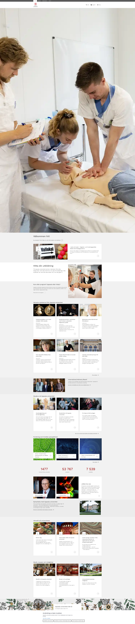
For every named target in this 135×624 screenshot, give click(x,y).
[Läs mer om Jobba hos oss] (90, 496)
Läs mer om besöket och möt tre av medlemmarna (78, 384)
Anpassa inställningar (79, 620)
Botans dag (38, 537)
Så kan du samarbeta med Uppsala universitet (43, 509)
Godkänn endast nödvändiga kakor (62, 620)
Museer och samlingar (64, 579)
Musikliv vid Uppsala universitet (44, 579)
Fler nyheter (94, 375)
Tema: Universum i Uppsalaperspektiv (63, 456)
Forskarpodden (62, 495)
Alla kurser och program (38, 292)
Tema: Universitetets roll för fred (88, 456)
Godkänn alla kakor (48, 620)
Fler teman (95, 462)
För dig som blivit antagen (88, 413)
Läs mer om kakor (46, 618)
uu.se (35, 0)
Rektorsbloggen (39, 495)
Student (39, 0)
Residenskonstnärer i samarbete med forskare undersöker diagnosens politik (67, 321)
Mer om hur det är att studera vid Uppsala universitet (86, 433)
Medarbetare (44, 0)
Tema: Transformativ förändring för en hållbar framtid (41, 455)
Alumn (50, 0)
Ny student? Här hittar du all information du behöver (47, 240)
